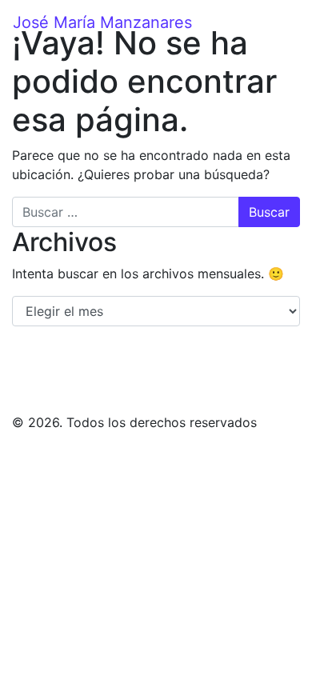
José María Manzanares (102, 22)
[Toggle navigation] (288, 22)
